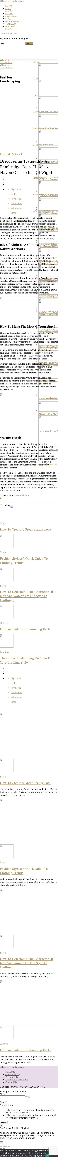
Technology (10, 24)
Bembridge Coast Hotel (11, 220)
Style (8, 9)
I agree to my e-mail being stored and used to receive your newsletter (29, 1111)
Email (3, 1102)
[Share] (4, 1146)
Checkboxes (6, 1105)
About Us (10, 1072)
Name (4, 1094)
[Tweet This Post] (31, 182)
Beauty (8, 11)
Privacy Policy (12, 1077)
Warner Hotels (21, 495)
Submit (4, 1123)
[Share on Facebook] (31, 179)
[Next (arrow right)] (4, 1148)
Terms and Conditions (16, 1079)
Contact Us (11, 1082)
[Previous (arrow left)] (1, 1148)
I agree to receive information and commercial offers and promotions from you (30, 1116)
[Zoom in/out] (9, 1146)
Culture (9, 14)
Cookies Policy (12, 1074)
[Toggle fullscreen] (6, 1146)
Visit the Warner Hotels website (22, 481)
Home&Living (11, 16)
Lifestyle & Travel (14, 21)
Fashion (8, 6)
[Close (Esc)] (1, 1146)
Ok (47, 1155)
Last (27, 1099)
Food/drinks (11, 27)
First (27, 1096)
